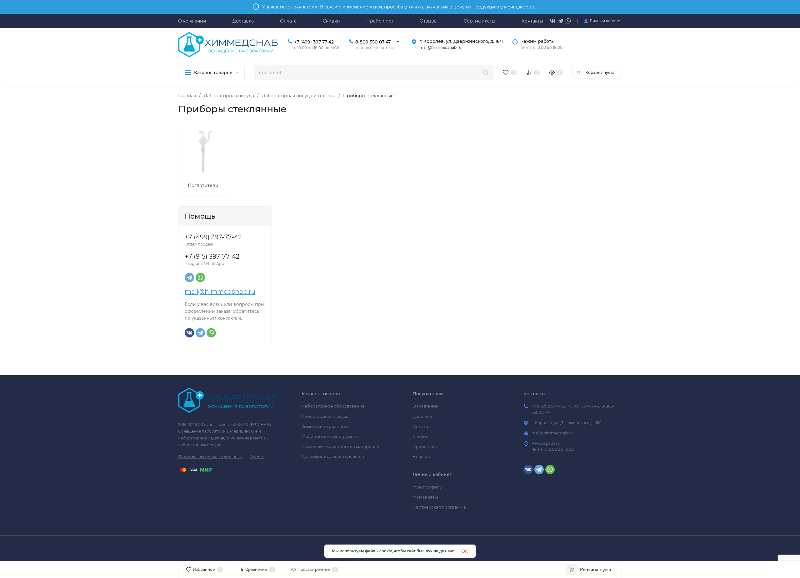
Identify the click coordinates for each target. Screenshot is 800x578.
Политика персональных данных (210, 456)
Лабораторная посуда (229, 96)
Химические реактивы (325, 426)
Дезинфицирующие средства (333, 456)
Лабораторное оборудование (333, 405)
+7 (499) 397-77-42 (314, 42)
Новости (421, 456)
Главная (187, 96)
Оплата (420, 426)
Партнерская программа (439, 507)
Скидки (420, 436)
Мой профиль (427, 486)
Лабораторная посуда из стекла (298, 96)
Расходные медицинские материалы (341, 446)
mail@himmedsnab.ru (220, 291)
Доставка (422, 416)
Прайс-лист (424, 446)
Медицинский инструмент (330, 436)
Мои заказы (425, 496)
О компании (425, 405)
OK (464, 551)
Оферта (257, 456)
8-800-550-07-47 (373, 42)
